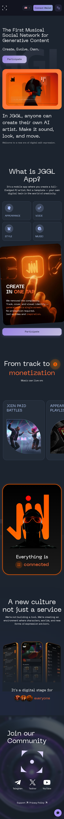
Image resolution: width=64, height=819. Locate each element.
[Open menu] (58, 8)
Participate (14, 59)
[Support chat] (58, 813)
